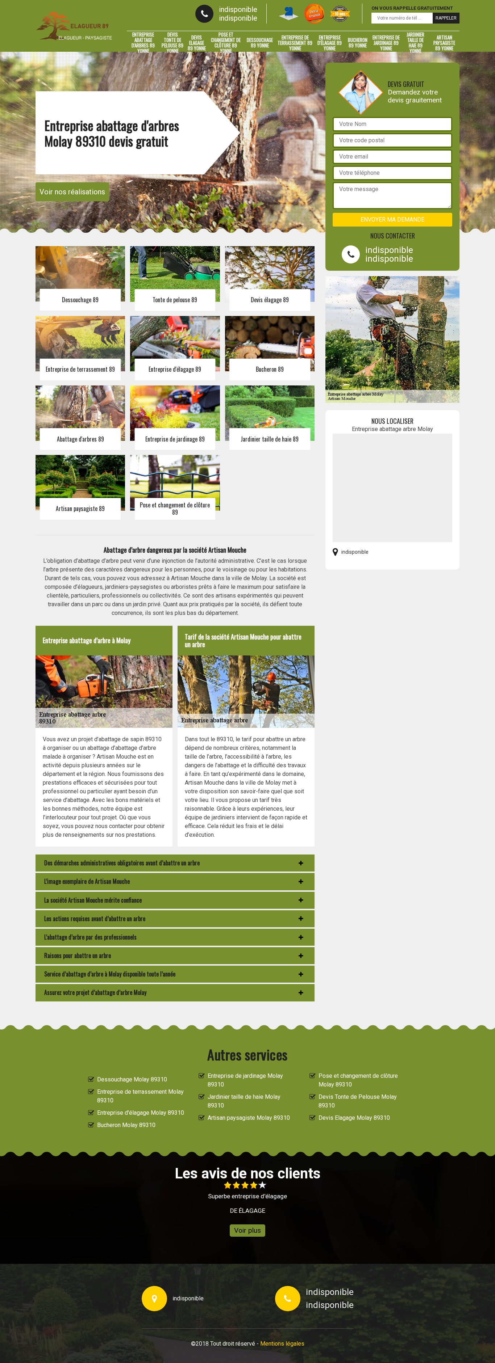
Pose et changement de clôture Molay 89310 (358, 1080)
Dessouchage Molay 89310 (132, 1079)
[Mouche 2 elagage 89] (74, 26)
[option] (247, 1198)
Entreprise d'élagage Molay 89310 (140, 1112)
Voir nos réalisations (72, 191)
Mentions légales (282, 1343)
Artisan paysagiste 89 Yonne (444, 43)
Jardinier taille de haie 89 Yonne (415, 43)
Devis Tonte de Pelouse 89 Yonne (172, 43)
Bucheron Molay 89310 (126, 1125)
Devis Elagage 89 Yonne (197, 43)
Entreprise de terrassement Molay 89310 (140, 1096)
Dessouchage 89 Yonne (260, 42)
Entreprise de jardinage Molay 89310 (245, 1080)
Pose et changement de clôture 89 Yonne (226, 43)
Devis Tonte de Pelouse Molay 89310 (358, 1101)
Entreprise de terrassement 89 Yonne (295, 43)
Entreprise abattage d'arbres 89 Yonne (143, 43)
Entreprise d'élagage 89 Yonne (329, 43)
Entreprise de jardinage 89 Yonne (386, 43)
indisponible (238, 9)
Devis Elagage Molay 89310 (354, 1117)
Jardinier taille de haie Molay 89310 (244, 1101)
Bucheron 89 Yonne (357, 42)
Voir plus (247, 1230)
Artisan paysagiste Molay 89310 (249, 1117)
